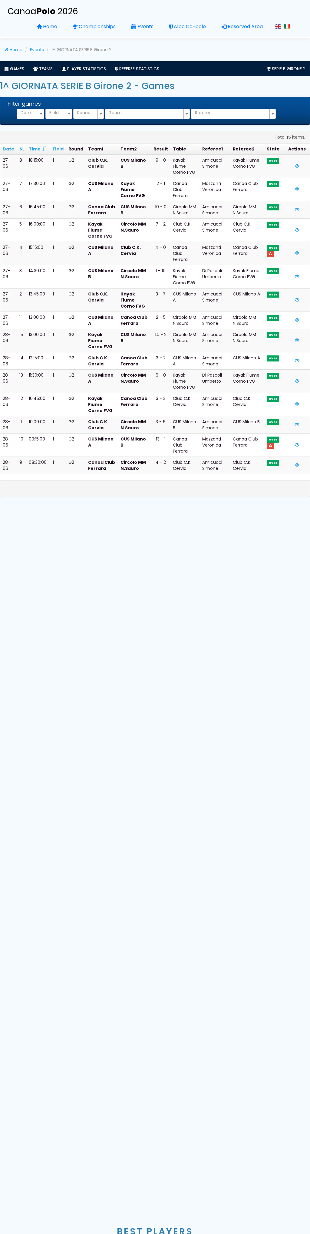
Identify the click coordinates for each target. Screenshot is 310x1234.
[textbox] (29, 113)
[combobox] (30, 114)
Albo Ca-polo (190, 26)
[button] (14, 68)
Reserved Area (245, 26)
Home (50, 26)
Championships (97, 26)
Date (8, 149)
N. (21, 149)
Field (58, 149)
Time (35, 149)
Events (145, 26)
